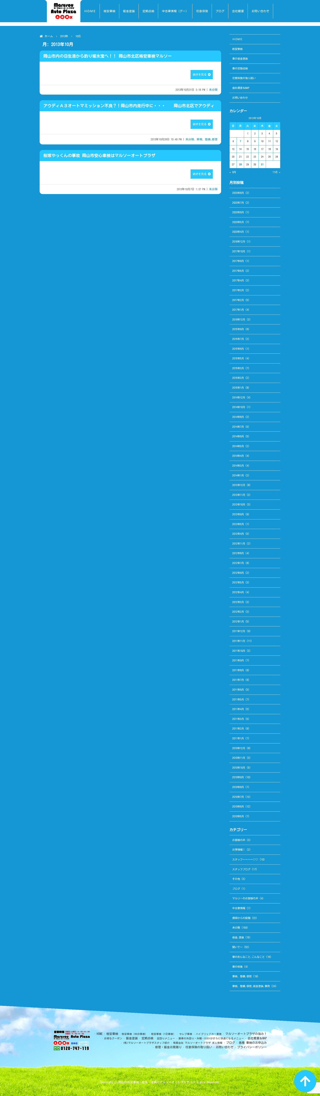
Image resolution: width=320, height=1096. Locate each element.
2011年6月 (238, 689)
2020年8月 (238, 192)
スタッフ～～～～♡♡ (245, 859)
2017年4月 (238, 280)
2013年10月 (238, 504)
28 (240, 164)
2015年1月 (238, 387)
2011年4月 (238, 709)
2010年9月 (238, 777)
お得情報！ (238, 849)
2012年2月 (238, 611)
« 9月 (232, 172)
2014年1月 (238, 475)
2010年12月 (238, 748)
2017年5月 (238, 270)
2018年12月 (238, 241)
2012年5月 (238, 582)
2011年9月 (238, 660)
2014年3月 (238, 465)
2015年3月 (238, 368)
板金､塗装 (238, 937)
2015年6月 (238, 348)
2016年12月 (238, 319)
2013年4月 (238, 533)
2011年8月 (238, 670)
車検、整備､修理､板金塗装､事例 (251, 986)
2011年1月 (238, 738)
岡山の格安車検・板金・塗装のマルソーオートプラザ (153, 1082)
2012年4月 (238, 592)
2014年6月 (238, 436)
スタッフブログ (241, 869)
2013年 (64, 36)
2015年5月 (238, 358)
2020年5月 (238, 222)
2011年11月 (238, 641)
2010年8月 (238, 787)
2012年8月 (238, 553)
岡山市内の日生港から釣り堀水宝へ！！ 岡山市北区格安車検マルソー (107, 56)
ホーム (49, 36)
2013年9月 (238, 514)
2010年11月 (238, 757)
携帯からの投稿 (241, 918)
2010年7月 (238, 796)
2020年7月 (238, 202)
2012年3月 (238, 602)
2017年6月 (238, 261)
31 (262, 164)
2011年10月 (238, 650)
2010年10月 (238, 767)
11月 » (276, 172)
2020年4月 (238, 231)
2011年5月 (238, 699)
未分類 (213, 89)
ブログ (236, 888)
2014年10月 (238, 407)
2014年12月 (238, 397)
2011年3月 (238, 719)
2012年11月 (238, 543)
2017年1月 (238, 309)
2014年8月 (238, 417)
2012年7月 (238, 563)
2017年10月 (238, 251)
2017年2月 (238, 300)
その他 (236, 879)
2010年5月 (238, 816)
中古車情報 (238, 908)
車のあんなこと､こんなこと (248, 956)
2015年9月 (238, 329)
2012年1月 (238, 621)
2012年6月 (238, 572)
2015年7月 (238, 339)
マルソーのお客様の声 (245, 898)
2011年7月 (238, 679)
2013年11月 (238, 494)
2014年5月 (238, 446)
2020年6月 (238, 212)
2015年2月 (238, 377)
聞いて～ (237, 947)
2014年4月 (238, 455)
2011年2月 (238, 728)
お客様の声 (238, 840)
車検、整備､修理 (207, 139)
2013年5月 (238, 524)
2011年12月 (238, 631)
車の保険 (237, 966)
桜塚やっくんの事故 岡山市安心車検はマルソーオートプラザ (99, 156)
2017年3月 (238, 290)
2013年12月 (238, 485)
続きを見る (200, 74)
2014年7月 (238, 426)
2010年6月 (238, 806)
